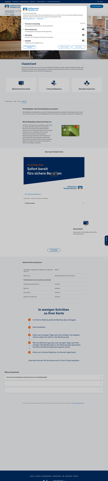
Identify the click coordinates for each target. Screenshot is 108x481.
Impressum (40, 18)
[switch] (83, 29)
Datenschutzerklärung (29, 18)
